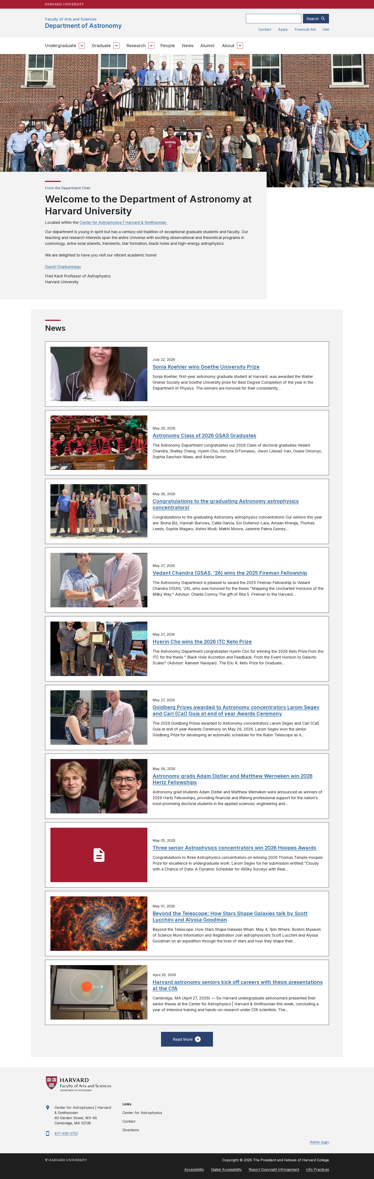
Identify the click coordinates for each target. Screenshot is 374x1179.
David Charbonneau (63, 266)
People (167, 45)
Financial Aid (305, 29)
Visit (325, 29)
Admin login (319, 1142)
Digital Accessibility (226, 1169)
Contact (264, 29)
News (187, 45)
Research (136, 45)
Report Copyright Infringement (274, 1169)
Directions (131, 1130)
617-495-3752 (66, 1133)
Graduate (101, 45)
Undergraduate (60, 45)
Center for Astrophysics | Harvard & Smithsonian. (123, 222)
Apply (283, 29)
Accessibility (194, 1169)
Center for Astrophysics (142, 1113)
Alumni (207, 45)
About (228, 45)
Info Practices (317, 1169)
